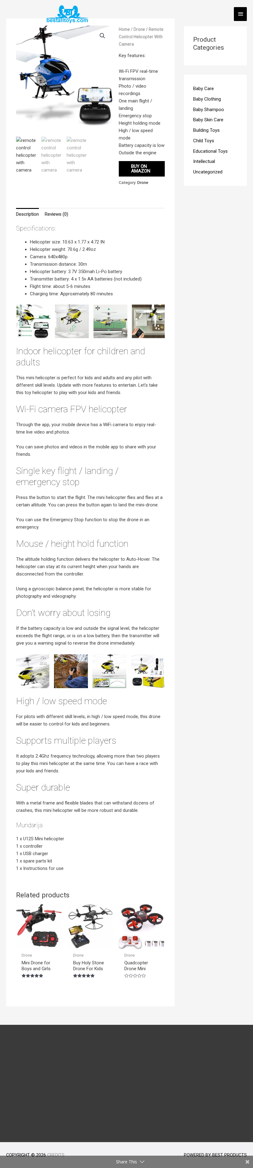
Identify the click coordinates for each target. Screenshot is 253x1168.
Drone (139, 29)
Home (124, 29)
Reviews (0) (56, 214)
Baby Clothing (207, 99)
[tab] (27, 214)
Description (27, 214)
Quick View (38, 943)
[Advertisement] (126, 1083)
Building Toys (206, 130)
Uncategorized (207, 172)
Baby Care (203, 88)
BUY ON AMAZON (140, 169)
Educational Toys (210, 151)
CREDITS (55, 1155)
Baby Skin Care (208, 120)
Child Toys (203, 140)
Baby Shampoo (208, 109)
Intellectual (204, 161)
